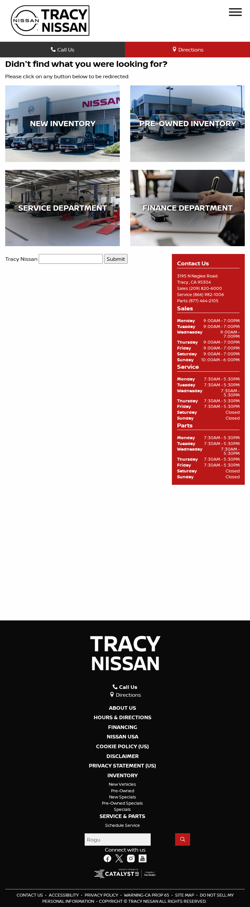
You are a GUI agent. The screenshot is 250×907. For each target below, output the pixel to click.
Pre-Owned (122, 791)
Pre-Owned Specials (122, 803)
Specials (122, 809)
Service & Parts (122, 816)
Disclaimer (122, 756)
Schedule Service (122, 825)
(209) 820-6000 (205, 288)
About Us (122, 708)
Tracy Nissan (21, 258)
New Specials (122, 797)
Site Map (185, 895)
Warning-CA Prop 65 (147, 895)
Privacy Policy (102, 895)
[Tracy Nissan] (50, 19)
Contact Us (30, 895)
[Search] (182, 839)
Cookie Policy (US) (122, 747)
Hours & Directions (122, 718)
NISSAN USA (122, 737)
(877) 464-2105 (203, 301)
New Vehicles (122, 784)
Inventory (122, 776)
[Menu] (235, 13)
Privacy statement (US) (122, 766)
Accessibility (64, 895)
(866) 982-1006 (208, 294)
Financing (122, 727)
